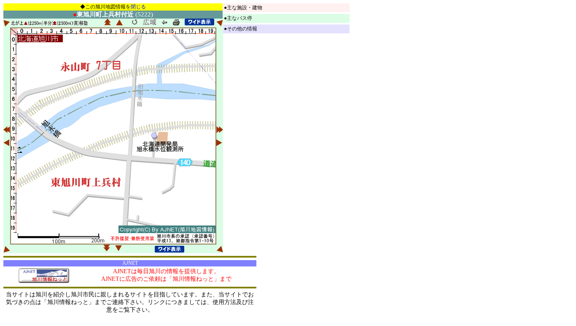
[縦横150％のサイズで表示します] (199, 22)
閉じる (138, 7)
